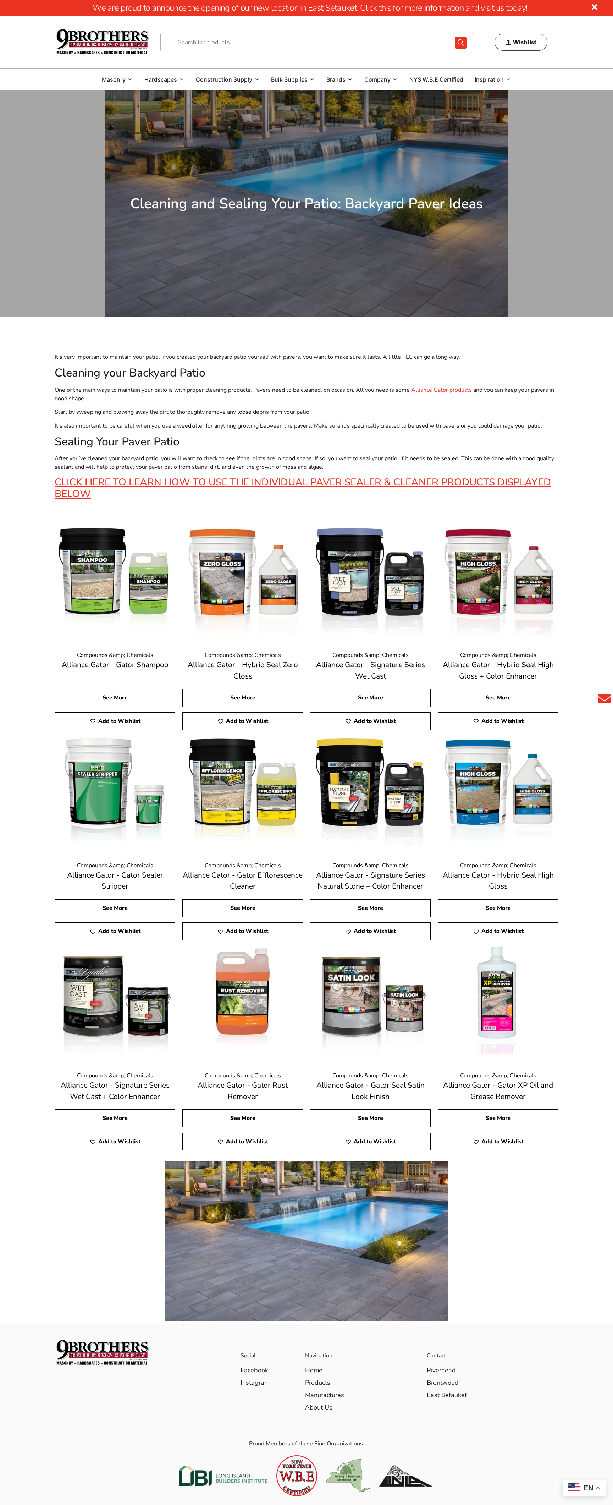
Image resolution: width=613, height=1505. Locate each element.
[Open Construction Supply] (257, 79)
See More (115, 698)
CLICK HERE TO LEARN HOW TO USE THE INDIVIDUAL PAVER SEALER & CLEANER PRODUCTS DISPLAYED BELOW (303, 488)
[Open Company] (395, 79)
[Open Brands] (350, 79)
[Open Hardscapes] (181, 79)
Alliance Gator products (441, 390)
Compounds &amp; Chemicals (115, 655)
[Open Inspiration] (508, 79)
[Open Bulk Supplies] (312, 79)
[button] (115, 721)
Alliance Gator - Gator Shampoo (115, 665)
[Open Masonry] (130, 79)
